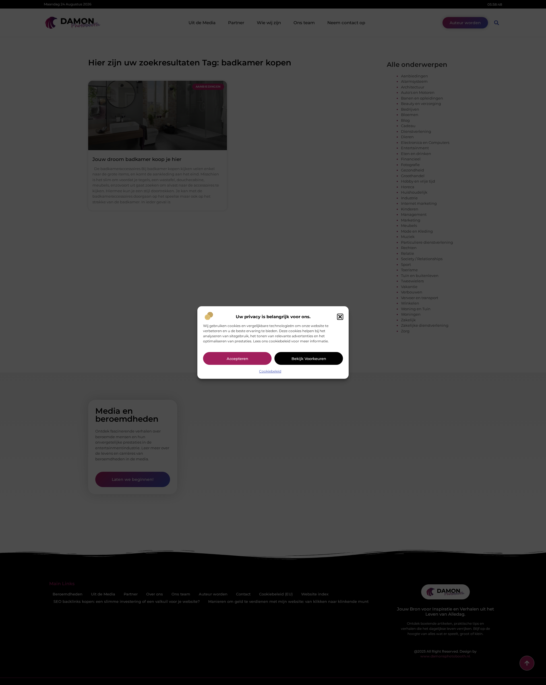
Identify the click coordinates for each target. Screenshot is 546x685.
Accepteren (237, 358)
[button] (340, 317)
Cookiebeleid (270, 371)
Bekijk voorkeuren (308, 358)
